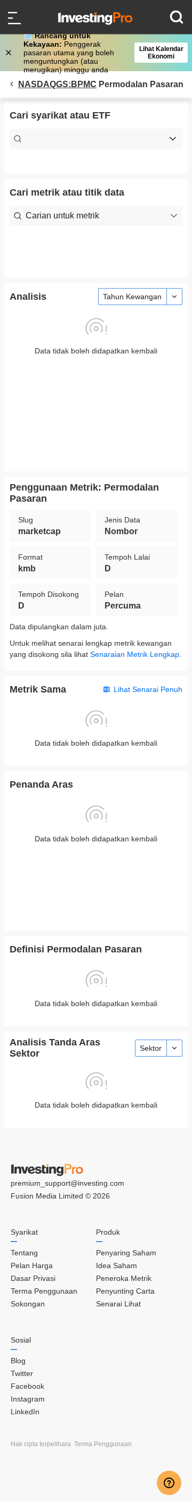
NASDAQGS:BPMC (57, 84)
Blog (18, 1360)
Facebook (27, 1386)
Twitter (22, 1373)
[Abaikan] (9, 52)
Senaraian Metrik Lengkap (134, 654)
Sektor (151, 1048)
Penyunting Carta (125, 1291)
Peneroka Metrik (123, 1278)
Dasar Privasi (33, 1278)
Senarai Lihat (118, 1304)
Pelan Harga (32, 1265)
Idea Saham (116, 1265)
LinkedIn (25, 1411)
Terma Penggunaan (44, 1291)
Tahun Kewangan (132, 296)
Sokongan (28, 1304)
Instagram (28, 1399)
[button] (101, 52)
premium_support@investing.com (67, 1183)
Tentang (24, 1252)
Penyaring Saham (126, 1252)
